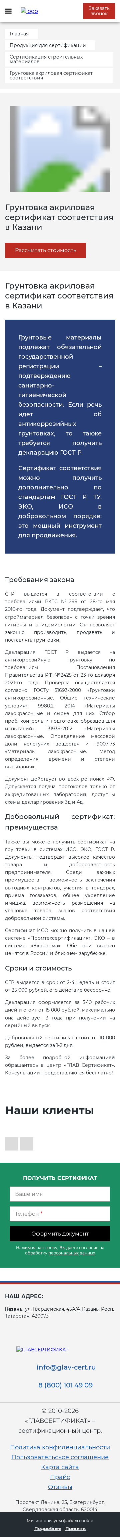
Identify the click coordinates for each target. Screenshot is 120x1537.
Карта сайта (60, 1467)
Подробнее (47, 1528)
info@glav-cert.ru (66, 1367)
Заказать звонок (99, 11)
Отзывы (60, 1487)
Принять (75, 1528)
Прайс (60, 1477)
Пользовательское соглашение (60, 1457)
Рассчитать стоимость (45, 250)
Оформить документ (60, 1234)
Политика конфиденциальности (60, 1447)
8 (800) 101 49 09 (65, 1385)
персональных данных (71, 1252)
